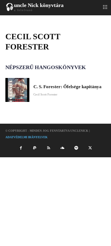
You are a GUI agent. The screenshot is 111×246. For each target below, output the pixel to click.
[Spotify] (76, 148)
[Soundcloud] (62, 148)
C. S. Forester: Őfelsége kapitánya (67, 86)
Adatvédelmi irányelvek (26, 137)
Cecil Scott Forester (45, 94)
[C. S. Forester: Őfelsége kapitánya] (17, 90)
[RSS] (48, 148)
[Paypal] (35, 148)
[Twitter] (90, 148)
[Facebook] (21, 148)
